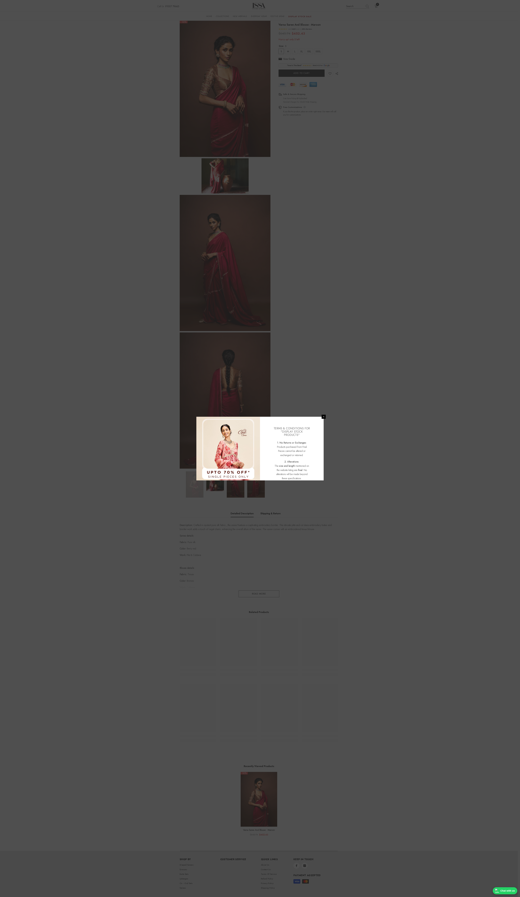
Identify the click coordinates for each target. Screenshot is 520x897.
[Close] (324, 417)
